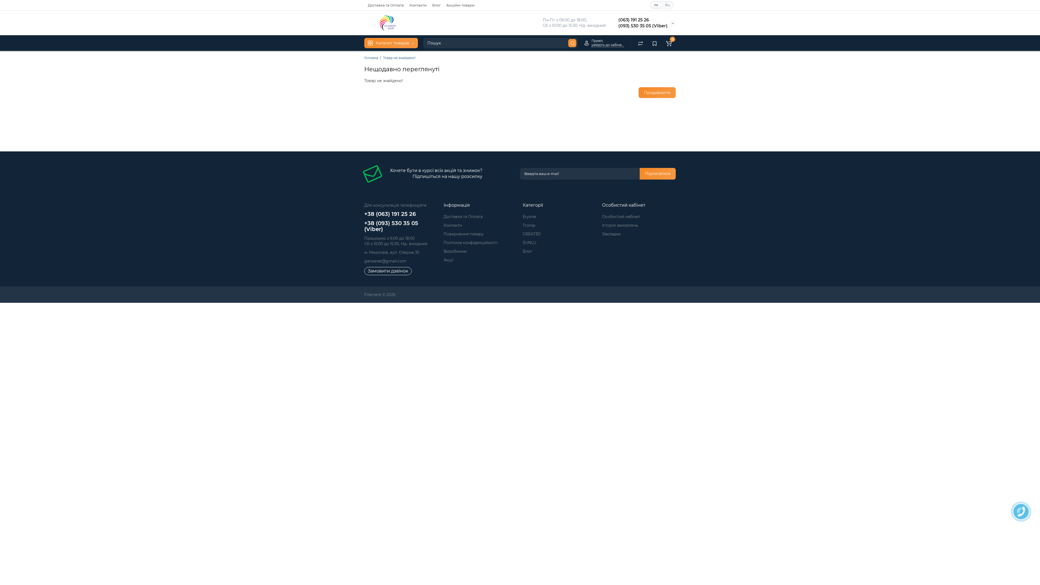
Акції (448, 260)
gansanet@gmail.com (385, 261)
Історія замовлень (620, 225)
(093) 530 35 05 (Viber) (643, 25)
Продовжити (657, 92)
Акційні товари (460, 5)
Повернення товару (464, 234)
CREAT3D (532, 234)
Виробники (455, 251)
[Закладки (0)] (655, 43)
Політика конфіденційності (471, 242)
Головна (371, 58)
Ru (667, 5)
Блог (436, 5)
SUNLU (529, 242)
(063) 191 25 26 (633, 19)
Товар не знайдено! (399, 58)
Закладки (611, 234)
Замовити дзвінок (388, 271)
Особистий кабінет (621, 216)
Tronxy (529, 225)
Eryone (529, 216)
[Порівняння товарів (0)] (640, 43)
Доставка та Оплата (386, 5)
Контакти (418, 5)
